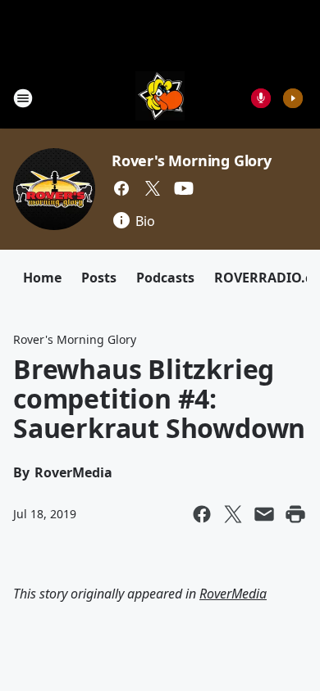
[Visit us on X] (152, 188)
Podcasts (165, 278)
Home (42, 278)
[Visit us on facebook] (121, 188)
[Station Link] (160, 97)
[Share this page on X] (233, 514)
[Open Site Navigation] (23, 98)
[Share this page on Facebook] (201, 514)
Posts (99, 278)
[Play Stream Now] (293, 98)
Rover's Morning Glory (192, 160)
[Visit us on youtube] (184, 188)
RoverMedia (233, 594)
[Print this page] (295, 514)
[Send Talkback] (261, 98)
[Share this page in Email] (264, 514)
